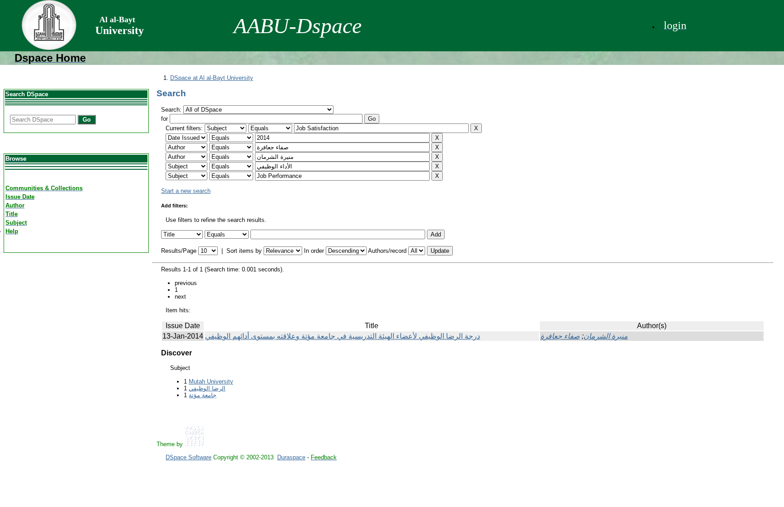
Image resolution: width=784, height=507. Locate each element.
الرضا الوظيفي (207, 388)
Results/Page (178, 250)
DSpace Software (188, 457)
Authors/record (387, 250)
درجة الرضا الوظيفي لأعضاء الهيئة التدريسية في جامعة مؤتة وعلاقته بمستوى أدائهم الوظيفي (342, 336)
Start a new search (186, 190)
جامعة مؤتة (202, 395)
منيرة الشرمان (605, 336)
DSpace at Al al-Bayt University (211, 77)
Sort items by (244, 250)
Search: (172, 109)
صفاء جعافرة (560, 336)
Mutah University (211, 381)
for (164, 118)
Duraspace (291, 457)
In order (314, 250)
